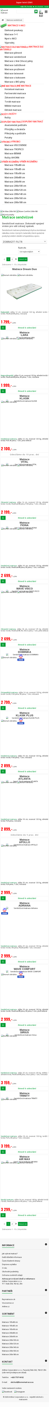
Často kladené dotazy (11, 1260)
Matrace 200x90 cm (10, 1336)
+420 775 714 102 (26, 7)
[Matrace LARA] (24, 355)
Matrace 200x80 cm (10, 1333)
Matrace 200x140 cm (10, 1347)
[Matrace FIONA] (24, 545)
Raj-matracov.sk (8, 1299)
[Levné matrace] (8, 11)
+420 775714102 (17, 1377)
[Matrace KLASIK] (24, 418)
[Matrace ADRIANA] (24, 925)
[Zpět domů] (2, 20)
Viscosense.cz (8, 1303)
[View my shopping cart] (41, 15)
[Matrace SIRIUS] (24, 1052)
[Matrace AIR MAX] (24, 1179)
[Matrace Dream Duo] (24, 291)
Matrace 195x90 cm (10, 1329)
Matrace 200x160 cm (10, 1351)
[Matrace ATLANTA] (24, 798)
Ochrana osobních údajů (12, 1275)
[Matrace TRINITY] (24, 1115)
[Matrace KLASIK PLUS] (24, 735)
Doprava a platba (9, 1264)
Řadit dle (22, 248)
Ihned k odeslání (27, 327)
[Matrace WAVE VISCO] (24, 608)
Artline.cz (6, 1306)
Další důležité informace (12, 1257)
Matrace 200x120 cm (10, 1343)
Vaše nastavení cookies (12, 1388)
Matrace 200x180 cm (10, 1354)
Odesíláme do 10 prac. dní (24, 454)
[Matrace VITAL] (24, 481)
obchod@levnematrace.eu (22, 1382)
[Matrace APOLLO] (24, 862)
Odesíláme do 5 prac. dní (24, 834)
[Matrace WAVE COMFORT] (24, 989)
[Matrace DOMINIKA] (24, 672)
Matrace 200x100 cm (10, 1340)
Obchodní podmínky (10, 1271)
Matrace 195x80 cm (10, 1322)
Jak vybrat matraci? (10, 1253)
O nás (4, 1268)
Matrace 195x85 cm (10, 1325)
